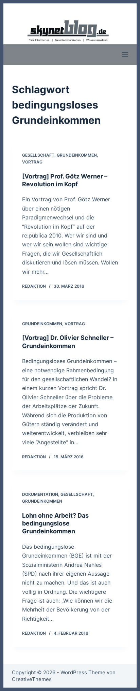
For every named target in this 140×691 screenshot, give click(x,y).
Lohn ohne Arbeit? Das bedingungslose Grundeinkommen (55, 523)
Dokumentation (40, 494)
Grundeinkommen (77, 155)
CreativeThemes (32, 679)
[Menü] (125, 55)
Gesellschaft (38, 155)
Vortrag (32, 161)
